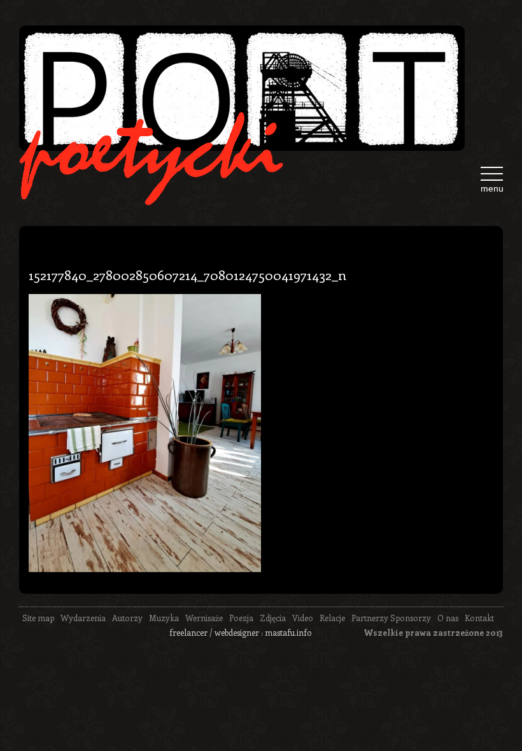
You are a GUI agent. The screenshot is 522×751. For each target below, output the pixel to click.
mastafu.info (288, 632)
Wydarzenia (83, 617)
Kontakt (479, 617)
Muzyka (164, 617)
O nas (447, 617)
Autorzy (127, 617)
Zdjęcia (273, 617)
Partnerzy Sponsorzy (391, 617)
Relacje (332, 617)
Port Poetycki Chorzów (242, 88)
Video (302, 617)
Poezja (241, 617)
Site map (38, 617)
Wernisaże (204, 617)
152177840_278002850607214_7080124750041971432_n (187, 274)
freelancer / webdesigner (214, 632)
